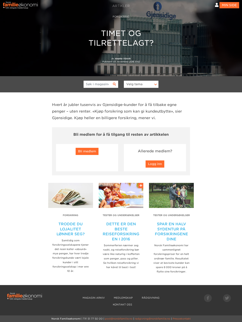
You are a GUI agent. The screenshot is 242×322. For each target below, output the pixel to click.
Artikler (121, 6)
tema (134, 84)
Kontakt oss (122, 304)
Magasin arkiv (94, 297)
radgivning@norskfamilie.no (152, 318)
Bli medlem (87, 151)
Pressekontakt (182, 318)
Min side (229, 5)
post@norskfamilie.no (119, 318)
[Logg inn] (217, 5)
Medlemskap (123, 297)
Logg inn (155, 164)
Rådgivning (151, 297)
